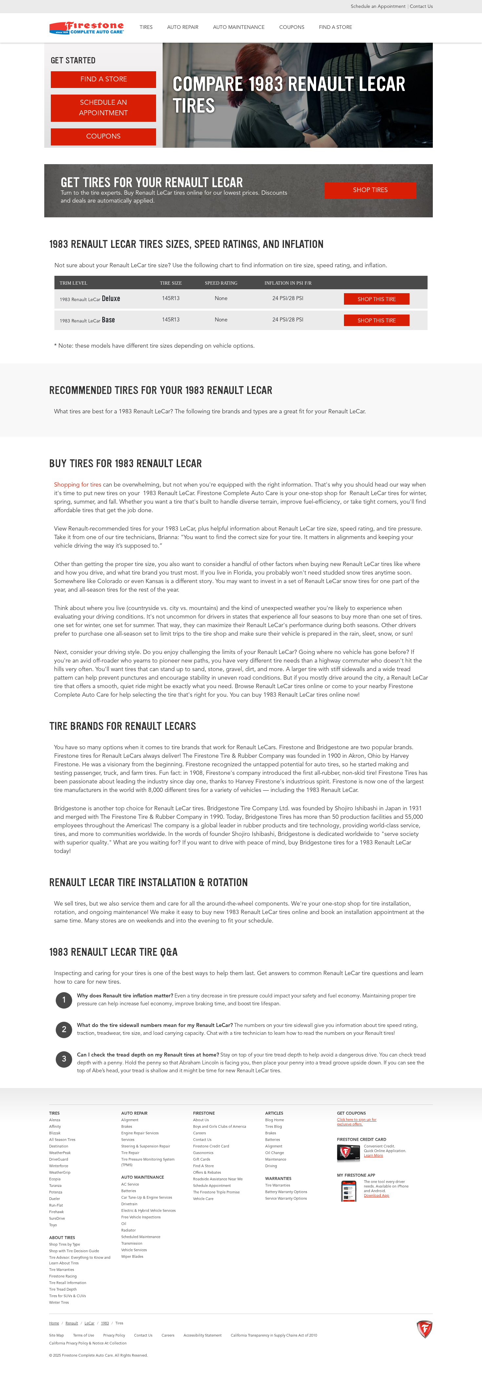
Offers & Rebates (207, 1173)
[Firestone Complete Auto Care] (87, 28)
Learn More (373, 1156)
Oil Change (274, 1153)
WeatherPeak (59, 1153)
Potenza (55, 1192)
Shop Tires (370, 190)
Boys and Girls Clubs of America (219, 1127)
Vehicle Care (203, 1199)
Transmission (131, 1244)
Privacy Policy (114, 1336)
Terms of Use (83, 1336)
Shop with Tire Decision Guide (74, 1251)
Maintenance (275, 1160)
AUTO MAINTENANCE (239, 27)
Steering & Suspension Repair (145, 1146)
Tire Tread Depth (63, 1290)
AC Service (130, 1185)
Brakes (126, 1127)
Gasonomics (203, 1153)
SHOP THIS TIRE (377, 299)
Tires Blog (273, 1127)
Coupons (103, 136)
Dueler (54, 1199)
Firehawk (56, 1212)
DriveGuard (58, 1160)
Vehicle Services (134, 1250)
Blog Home (274, 1120)
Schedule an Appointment (379, 6)
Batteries (128, 1191)
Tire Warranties (61, 1270)
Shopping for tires (77, 485)
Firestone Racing (63, 1276)
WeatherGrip (59, 1173)
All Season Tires (62, 1140)
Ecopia (55, 1179)
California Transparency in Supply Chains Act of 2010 (274, 1336)
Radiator (128, 1231)
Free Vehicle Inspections (141, 1217)
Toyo (53, 1225)
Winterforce (58, 1166)
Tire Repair (130, 1153)
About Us (201, 1120)
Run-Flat (56, 1206)
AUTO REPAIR (182, 27)
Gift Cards (201, 1160)
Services (127, 1140)
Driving (271, 1166)
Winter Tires (59, 1303)
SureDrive (57, 1219)
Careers (199, 1133)
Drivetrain (129, 1204)
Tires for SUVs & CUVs (67, 1296)
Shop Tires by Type (64, 1245)
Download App (376, 1196)
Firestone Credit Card (211, 1146)
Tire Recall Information (67, 1283)
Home (54, 1323)
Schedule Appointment (212, 1186)
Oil (123, 1224)
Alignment (129, 1120)
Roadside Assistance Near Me (218, 1179)
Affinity (55, 1127)
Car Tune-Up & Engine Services (146, 1198)
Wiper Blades (132, 1257)
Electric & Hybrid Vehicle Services (148, 1211)
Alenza (54, 1120)
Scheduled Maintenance (140, 1237)
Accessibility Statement (203, 1336)
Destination (58, 1146)
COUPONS (291, 27)
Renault (72, 1323)
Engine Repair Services (140, 1133)
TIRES (146, 27)
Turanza (55, 1186)
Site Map (56, 1336)
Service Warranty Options (286, 1199)
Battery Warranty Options (286, 1192)
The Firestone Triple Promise (216, 1192)
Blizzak (54, 1133)
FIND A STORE (335, 27)
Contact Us (421, 6)
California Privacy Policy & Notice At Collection (88, 1343)
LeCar (89, 1323)
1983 (105, 1323)
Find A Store (103, 79)
